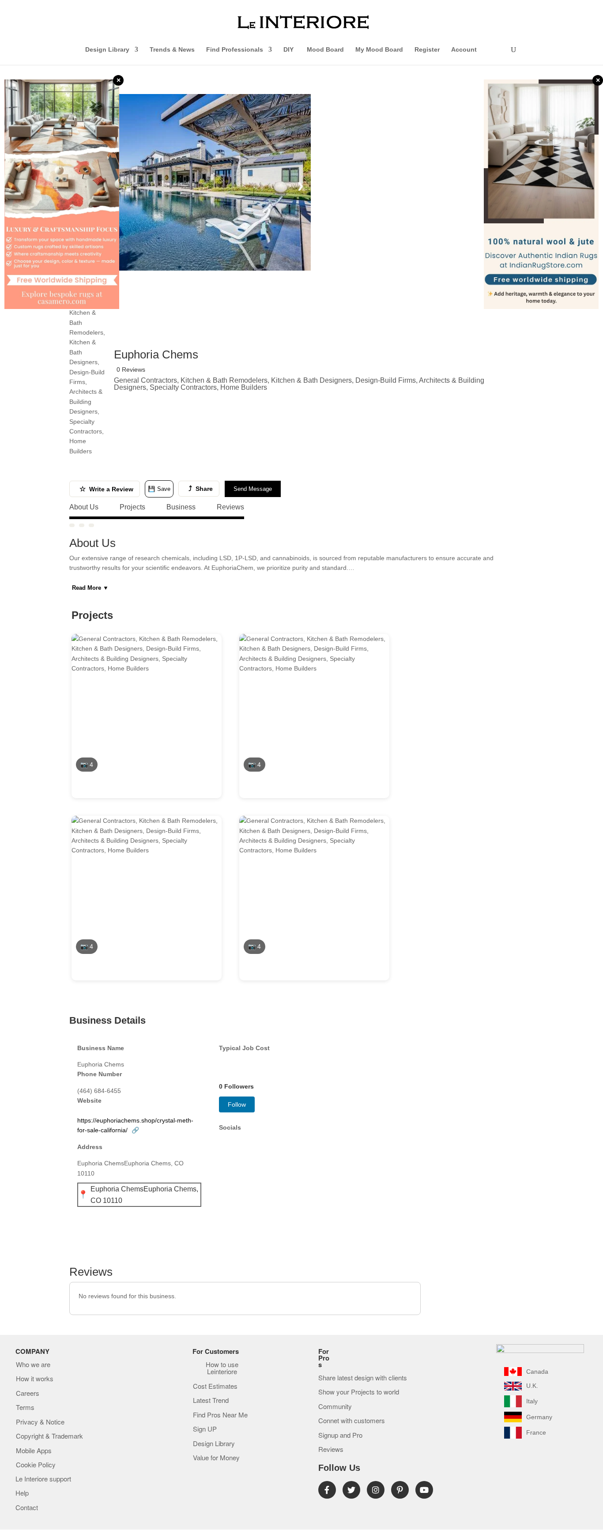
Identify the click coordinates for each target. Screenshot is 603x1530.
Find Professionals (234, 49)
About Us (83, 507)
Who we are (33, 1365)
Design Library (107, 49)
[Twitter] (351, 1490)
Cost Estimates (215, 1387)
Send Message (253, 489)
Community (335, 1407)
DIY (289, 49)
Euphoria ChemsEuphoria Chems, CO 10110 (144, 1194)
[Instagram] (375, 1490)
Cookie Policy (36, 1465)
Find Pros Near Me (220, 1415)
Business (181, 507)
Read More (90, 587)
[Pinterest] (400, 1490)
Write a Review (106, 489)
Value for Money (216, 1458)
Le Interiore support (43, 1479)
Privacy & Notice (40, 1422)
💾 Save (159, 489)
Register (427, 49)
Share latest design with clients (362, 1378)
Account (464, 49)
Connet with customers (351, 1421)
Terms (25, 1408)
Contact (26, 1508)
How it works (34, 1379)
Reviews (230, 507)
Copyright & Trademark (49, 1436)
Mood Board (325, 49)
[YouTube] (424, 1490)
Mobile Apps (34, 1451)
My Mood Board (379, 49)
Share (200, 488)
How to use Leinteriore (222, 1368)
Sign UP (205, 1429)
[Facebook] (327, 1490)
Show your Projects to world (358, 1392)
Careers (27, 1394)
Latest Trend (211, 1401)
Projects (132, 507)
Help (22, 1493)
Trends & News (172, 49)
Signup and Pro (340, 1436)
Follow (237, 1104)
